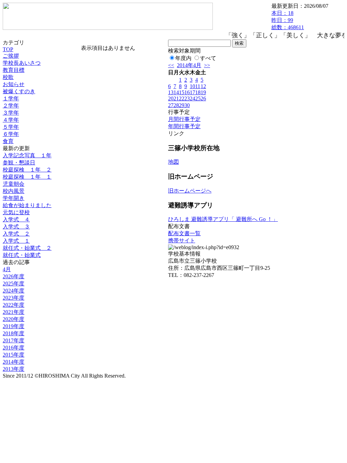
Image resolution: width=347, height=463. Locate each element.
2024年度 (13, 291)
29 (181, 105)
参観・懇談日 (19, 162)
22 (181, 98)
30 (187, 105)
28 (176, 105)
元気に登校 (16, 212)
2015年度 (13, 355)
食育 (8, 141)
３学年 (11, 113)
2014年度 (13, 362)
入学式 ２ (16, 234)
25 (198, 98)
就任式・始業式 (22, 255)
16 (187, 92)
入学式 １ (16, 241)
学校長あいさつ (22, 63)
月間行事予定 (184, 119)
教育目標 (13, 70)
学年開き (13, 198)
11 (197, 86)
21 (176, 98)
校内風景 (13, 191)
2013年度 (13, 369)
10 (192, 86)
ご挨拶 (11, 56)
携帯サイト (181, 240)
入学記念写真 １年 (27, 155)
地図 (173, 162)
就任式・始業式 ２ (27, 248)
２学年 (11, 105)
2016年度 (13, 347)
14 (176, 92)
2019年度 (13, 326)
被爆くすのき (19, 91)
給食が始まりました (27, 205)
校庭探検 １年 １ (27, 177)
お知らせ (13, 84)
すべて (208, 58)
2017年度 (13, 340)
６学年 (11, 134)
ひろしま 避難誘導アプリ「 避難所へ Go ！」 (223, 219)
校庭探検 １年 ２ (27, 170)
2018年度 (13, 333)
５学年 (11, 127)
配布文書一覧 (184, 233)
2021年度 (13, 312)
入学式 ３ (16, 226)
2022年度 (13, 305)
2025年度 (13, 283)
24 (192, 98)
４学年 (11, 120)
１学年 (11, 98)
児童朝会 (13, 184)
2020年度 (13, 319)
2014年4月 (189, 65)
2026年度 (13, 276)
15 (181, 92)
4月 (7, 269)
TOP (8, 49)
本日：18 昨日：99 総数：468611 (287, 20)
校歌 (8, 77)
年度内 (183, 58)
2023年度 (13, 298)
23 (187, 98)
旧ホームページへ (189, 191)
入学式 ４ (16, 219)
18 (198, 92)
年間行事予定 (184, 126)
